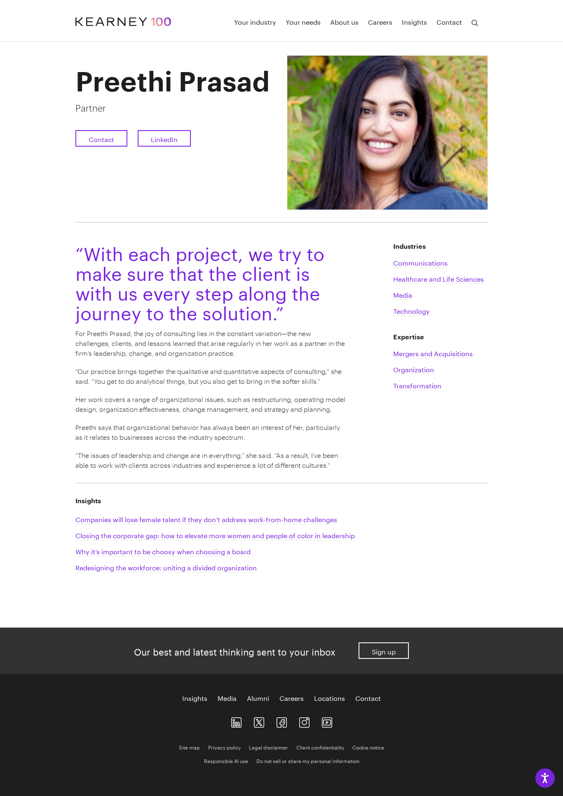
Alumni (258, 697)
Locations (329, 697)
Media (227, 697)
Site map (189, 747)
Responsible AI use (226, 760)
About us (344, 21)
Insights (414, 21)
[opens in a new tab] (304, 721)
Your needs (303, 21)
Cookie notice (368, 747)
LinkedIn (164, 138)
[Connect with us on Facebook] (282, 721)
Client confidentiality (320, 747)
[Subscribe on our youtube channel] (327, 721)
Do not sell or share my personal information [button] (307, 760)
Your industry (255, 21)
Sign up (384, 651)
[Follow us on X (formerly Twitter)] (259, 721)
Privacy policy (224, 747)
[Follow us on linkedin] (236, 721)
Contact (449, 21)
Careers (380, 21)
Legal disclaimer (268, 747)
